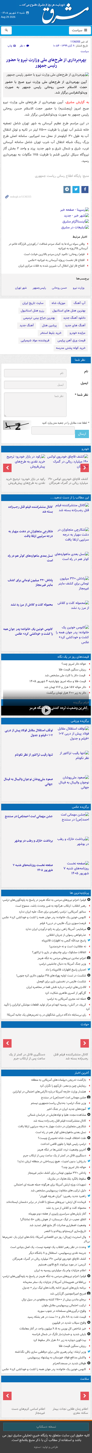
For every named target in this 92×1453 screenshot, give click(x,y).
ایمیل (84, 383)
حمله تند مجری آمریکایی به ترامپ (66, 999)
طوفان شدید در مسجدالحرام (69, 1363)
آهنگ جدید (27, 325)
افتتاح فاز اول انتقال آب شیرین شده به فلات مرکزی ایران (51, 266)
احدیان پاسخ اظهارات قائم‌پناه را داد (66, 969)
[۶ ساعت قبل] (67, 1394)
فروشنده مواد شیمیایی (35, 340)
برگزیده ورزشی (80, 721)
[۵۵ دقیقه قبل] (72, 538)
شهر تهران (21, 288)
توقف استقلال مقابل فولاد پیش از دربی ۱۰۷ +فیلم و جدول (29, 733)
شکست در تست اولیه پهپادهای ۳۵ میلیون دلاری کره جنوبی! (51, 975)
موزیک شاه (58, 303)
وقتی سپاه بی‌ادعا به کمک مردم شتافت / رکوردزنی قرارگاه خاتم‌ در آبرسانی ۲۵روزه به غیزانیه (48, 246)
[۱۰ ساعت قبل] (24, 1394)
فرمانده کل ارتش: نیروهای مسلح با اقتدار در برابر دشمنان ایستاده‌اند (46, 1202)
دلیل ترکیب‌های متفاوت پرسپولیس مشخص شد (58, 1190)
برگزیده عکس (80, 806)
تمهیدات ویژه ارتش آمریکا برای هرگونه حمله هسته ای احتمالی (50, 1184)
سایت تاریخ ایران (32, 303)
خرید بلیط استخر (50, 332)
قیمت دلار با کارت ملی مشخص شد (65, 675)
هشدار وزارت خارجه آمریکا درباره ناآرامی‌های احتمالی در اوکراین (49, 1091)
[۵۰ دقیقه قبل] (72, 514)
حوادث (85, 1024)
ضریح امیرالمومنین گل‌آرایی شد (68, 1293)
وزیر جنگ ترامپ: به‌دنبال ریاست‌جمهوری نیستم (58, 1103)
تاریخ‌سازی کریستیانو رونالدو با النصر (65, 1231)
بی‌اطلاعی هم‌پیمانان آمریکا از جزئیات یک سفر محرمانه (54, 1282)
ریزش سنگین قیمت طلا (72, 669)
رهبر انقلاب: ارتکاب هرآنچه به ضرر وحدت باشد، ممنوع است (50, 906)
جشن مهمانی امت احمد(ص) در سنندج (29, 816)
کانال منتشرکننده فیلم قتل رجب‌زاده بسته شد (30, 509)
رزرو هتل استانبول (32, 310)
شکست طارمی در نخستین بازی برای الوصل (61, 981)
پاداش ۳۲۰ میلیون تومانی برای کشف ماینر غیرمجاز (30, 583)
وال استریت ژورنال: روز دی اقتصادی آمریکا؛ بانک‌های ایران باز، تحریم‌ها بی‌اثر (46, 1239)
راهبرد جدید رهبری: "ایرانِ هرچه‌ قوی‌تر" (62, 1196)
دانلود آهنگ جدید (74, 317)
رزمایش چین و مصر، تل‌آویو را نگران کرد (63, 1086)
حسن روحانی (59, 288)
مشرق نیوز (55, 11)
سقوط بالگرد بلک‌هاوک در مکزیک (66, 1179)
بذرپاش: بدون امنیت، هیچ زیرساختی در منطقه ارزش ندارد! (51, 1161)
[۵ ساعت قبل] (72, 872)
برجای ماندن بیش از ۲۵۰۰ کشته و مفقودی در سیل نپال (54, 1299)
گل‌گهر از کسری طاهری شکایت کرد (65, 993)
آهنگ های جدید (75, 325)
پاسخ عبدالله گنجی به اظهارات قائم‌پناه (64, 940)
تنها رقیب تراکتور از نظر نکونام (34, 755)
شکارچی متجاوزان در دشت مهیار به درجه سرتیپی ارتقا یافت (30, 534)
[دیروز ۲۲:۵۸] (72, 762)
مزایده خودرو (77, 332)
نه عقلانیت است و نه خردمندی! (67, 946)
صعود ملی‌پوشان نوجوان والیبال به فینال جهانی (28, 782)
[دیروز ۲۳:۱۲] (72, 737)
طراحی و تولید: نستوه (46, 1447)
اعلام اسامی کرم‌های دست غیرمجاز (28, 1410)
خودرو (85, 449)
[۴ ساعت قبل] (72, 636)
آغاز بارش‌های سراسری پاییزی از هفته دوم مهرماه (57, 1214)
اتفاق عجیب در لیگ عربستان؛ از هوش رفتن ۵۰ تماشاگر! (53, 1219)
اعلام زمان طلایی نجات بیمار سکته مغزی (70, 1410)
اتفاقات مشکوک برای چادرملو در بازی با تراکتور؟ (59, 952)
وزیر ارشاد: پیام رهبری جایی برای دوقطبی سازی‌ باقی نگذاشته (50, 1352)
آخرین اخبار (82, 1072)
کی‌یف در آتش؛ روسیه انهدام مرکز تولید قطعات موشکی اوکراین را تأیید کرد (47, 1006)
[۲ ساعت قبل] (67, 464)
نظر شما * (81, 394)
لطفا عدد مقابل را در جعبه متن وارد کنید (65, 423)
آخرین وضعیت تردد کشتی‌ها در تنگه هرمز (58, 708)
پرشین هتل (49, 325)
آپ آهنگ (79, 303)
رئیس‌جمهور (39, 288)
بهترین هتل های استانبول (68, 310)
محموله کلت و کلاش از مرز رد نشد (32, 604)
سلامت (84, 1378)
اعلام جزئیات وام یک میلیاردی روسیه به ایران (60, 1270)
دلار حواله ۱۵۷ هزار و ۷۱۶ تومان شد (65, 687)
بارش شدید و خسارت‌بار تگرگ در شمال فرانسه (59, 1334)
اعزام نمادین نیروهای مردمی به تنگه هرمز (62, 958)
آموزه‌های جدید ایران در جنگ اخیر (66, 1109)
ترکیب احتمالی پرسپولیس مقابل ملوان (64, 1305)
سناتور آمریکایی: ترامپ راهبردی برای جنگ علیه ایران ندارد (52, 911)
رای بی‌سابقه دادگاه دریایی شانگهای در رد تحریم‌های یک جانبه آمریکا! (46, 1015)
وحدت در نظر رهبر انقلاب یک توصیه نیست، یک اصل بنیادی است (48, 1247)
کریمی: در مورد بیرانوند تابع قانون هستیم (62, 1264)
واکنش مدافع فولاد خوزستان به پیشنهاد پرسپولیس (57, 1357)
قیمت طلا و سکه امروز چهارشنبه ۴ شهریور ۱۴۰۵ (57, 681)
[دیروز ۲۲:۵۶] (72, 786)
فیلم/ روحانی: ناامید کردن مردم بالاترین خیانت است (54, 254)
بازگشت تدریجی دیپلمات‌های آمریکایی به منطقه (58, 1080)
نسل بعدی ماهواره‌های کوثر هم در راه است (30, 558)
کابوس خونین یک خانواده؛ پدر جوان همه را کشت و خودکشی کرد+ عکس (28, 631)
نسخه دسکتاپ (46, 1426)
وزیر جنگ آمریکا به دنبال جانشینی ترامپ (62, 964)
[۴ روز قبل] (24, 464)
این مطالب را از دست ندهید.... (69, 497)
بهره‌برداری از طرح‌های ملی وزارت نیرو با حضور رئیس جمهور (46, 62)
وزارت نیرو (78, 288)
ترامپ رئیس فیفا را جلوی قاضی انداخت (63, 1144)
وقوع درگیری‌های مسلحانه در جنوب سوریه (62, 1311)
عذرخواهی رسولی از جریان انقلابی (66, 935)
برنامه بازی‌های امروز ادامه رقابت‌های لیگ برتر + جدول (54, 1288)
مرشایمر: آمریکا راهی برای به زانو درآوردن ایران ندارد (55, 929)
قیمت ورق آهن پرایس (71, 340)
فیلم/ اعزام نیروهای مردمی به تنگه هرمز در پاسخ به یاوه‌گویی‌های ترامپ (44, 900)
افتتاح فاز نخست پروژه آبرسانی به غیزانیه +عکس (56, 260)
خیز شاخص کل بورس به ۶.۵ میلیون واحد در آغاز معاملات (52, 1328)
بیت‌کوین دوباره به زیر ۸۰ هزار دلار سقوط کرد (59, 1340)
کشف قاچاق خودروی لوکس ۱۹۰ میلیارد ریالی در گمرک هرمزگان (68, 481)
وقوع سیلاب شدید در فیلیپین (69, 1323)
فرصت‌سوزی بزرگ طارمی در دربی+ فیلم (63, 923)
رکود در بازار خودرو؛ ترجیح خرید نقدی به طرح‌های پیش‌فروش (25, 481)
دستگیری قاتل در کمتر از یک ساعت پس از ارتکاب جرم (27, 1056)
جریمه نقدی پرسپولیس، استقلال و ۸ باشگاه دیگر (57, 1253)
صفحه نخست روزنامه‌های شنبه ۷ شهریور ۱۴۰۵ (33, 867)
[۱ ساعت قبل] (72, 563)
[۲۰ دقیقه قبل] (72, 823)
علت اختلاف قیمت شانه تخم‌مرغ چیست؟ (62, 1138)
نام (86, 371)
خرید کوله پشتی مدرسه (70, 348)
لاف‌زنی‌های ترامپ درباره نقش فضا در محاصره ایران (56, 987)
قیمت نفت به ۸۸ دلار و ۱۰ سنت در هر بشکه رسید (56, 1317)
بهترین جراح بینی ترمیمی (39, 317)
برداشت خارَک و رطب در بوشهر (33, 840)
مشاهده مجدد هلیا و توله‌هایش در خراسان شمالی (57, 1115)
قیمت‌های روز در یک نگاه (73, 656)
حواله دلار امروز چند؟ (74, 664)
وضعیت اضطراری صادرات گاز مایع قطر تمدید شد (57, 1225)
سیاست (77, 30)
